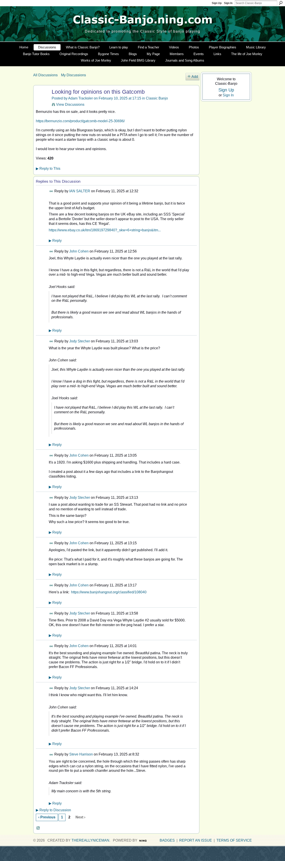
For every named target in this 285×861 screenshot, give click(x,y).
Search (281, 3)
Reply (55, 240)
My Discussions (73, 75)
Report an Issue (195, 840)
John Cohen (79, 251)
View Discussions (70, 104)
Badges (167, 840)
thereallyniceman (90, 840)
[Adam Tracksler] (42, 100)
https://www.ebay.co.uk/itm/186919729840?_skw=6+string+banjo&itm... (105, 230)
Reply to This (48, 168)
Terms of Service (234, 840)
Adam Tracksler (80, 98)
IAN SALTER (79, 191)
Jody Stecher (79, 341)
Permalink (51, 191)
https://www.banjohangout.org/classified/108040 (109, 592)
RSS (38, 828)
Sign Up (217, 3)
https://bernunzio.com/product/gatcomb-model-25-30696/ (80, 121)
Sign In (228, 3)
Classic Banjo (157, 98)
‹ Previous (46, 817)
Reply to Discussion (53, 810)
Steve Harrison (81, 754)
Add (194, 77)
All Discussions (45, 75)
